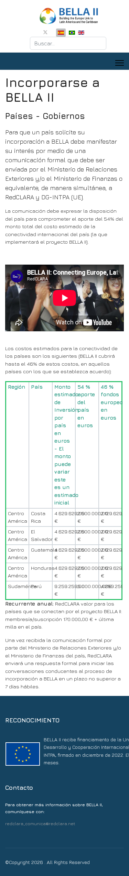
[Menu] (119, 63)
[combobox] (68, 43)
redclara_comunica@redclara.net (40, 823)
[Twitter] (45, 32)
